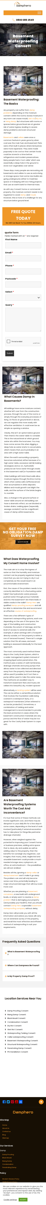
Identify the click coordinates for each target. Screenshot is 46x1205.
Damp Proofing (8, 1154)
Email (9, 252)
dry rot (39, 118)
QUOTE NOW (23, 542)
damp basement (11, 875)
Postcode (11, 278)
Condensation (7, 1164)
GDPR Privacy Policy (9, 1182)
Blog (4, 1135)
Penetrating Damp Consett (19, 1048)
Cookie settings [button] (10, 1200)
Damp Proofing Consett (17, 1011)
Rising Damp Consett (16, 1014)
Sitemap (5, 1138)
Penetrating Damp (9, 1167)
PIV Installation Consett (17, 1052)
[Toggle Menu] (39, 13)
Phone (9, 265)
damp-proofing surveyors (23, 605)
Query (9, 304)
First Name (11, 239)
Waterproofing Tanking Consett (21, 1033)
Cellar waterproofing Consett (20, 1037)
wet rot (31, 118)
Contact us (6, 1131)
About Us (5, 1128)
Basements (9, 137)
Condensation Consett (17, 1022)
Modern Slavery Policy (10, 1179)
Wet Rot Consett (15, 1029)
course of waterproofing (25, 611)
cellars (21, 137)
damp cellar (31, 872)
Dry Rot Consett (14, 1025)
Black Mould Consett (16, 1018)
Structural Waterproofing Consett (22, 1044)
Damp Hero (31, 602)
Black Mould (7, 1158)
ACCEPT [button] (23, 1199)
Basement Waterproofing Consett (22, 1040)
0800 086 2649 (25, 20)
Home (4, 1125)
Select (9, 291)
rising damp (11, 121)
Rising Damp (7, 1161)
